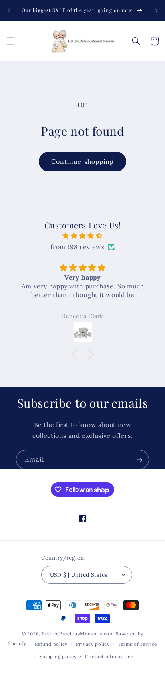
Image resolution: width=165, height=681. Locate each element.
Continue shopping (82, 161)
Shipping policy (58, 656)
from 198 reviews (77, 247)
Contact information (109, 656)
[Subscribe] (139, 459)
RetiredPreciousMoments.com (78, 634)
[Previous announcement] (9, 10)
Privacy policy (93, 644)
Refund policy (51, 644)
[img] (82, 236)
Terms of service (137, 644)
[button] (10, 41)
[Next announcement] (156, 10)
